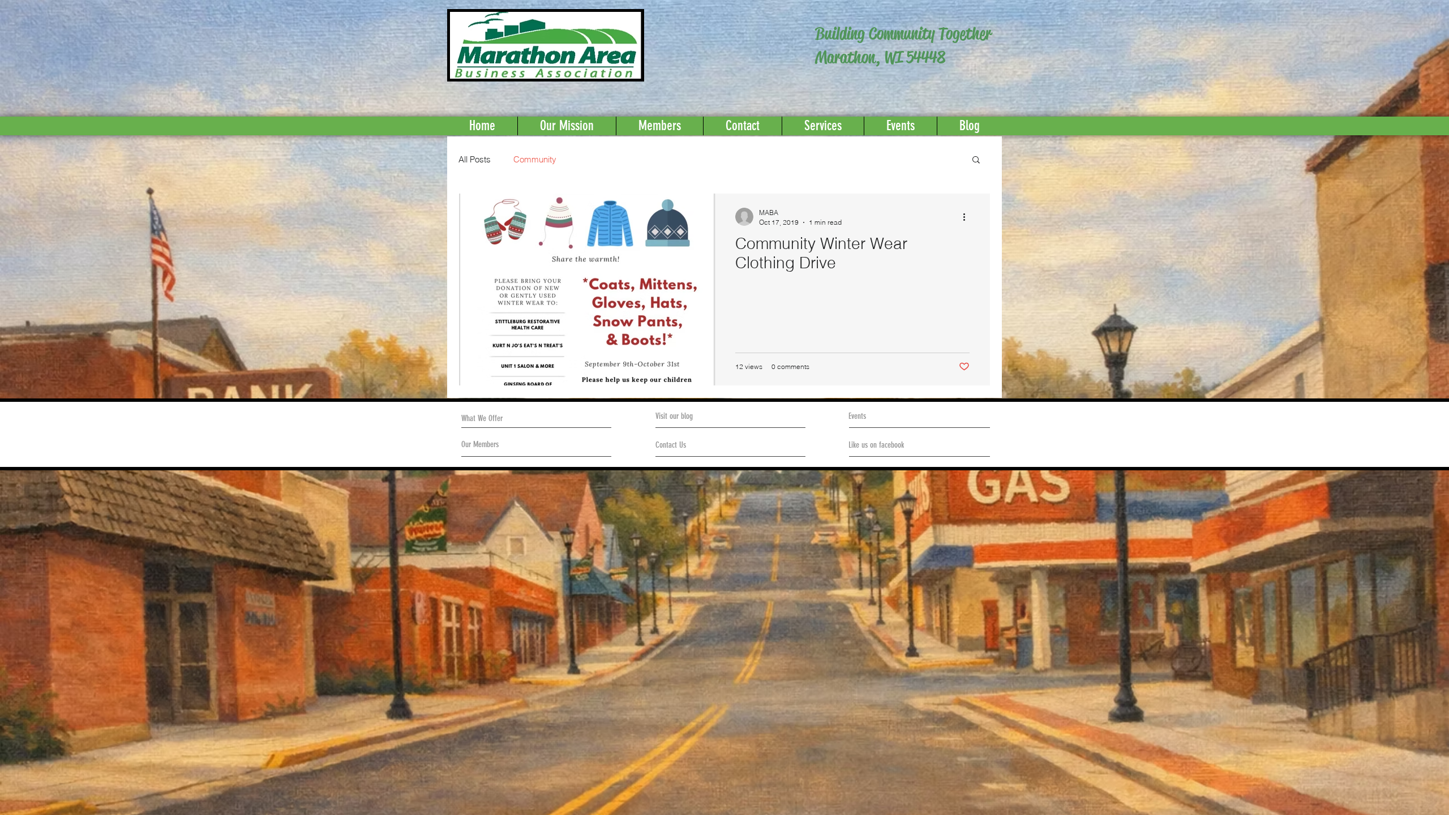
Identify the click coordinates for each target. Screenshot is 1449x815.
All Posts (474, 159)
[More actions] (968, 217)
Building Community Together (903, 33)
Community (534, 159)
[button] (976, 160)
